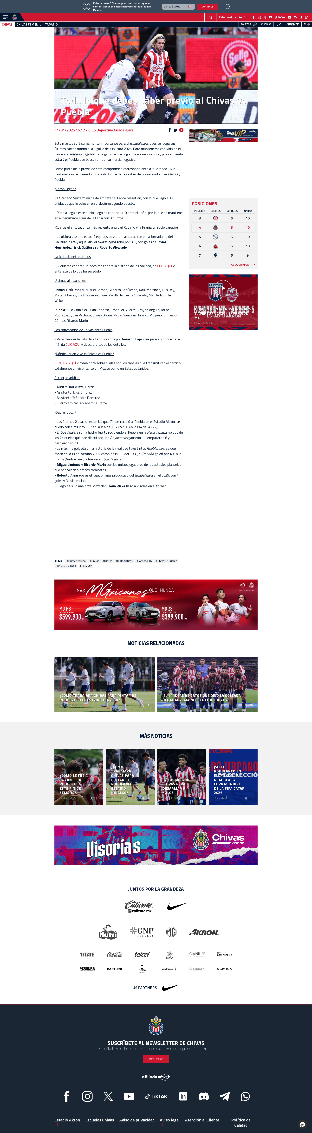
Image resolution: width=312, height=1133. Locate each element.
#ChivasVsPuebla (166, 561)
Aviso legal (170, 1119)
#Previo (94, 561)
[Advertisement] (119, 522)
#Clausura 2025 (66, 566)
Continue (207, 6)
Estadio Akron (67, 1119)
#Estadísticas (124, 561)
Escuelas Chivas (99, 1119)
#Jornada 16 (144, 561)
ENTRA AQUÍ (66, 363)
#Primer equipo (76, 561)
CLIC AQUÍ (164, 266)
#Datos (107, 561)
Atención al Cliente (202, 1119)
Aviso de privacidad (137, 1119)
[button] (302, 1124)
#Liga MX (86, 566)
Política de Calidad (241, 1122)
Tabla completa (240, 264)
